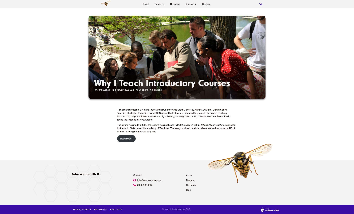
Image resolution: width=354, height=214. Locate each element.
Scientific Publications (150, 89)
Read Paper (126, 138)
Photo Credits (116, 209)
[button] (260, 4)
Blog (188, 190)
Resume (190, 180)
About (145, 4)
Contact (206, 4)
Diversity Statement (82, 209)
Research (175, 4)
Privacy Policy (100, 209)
